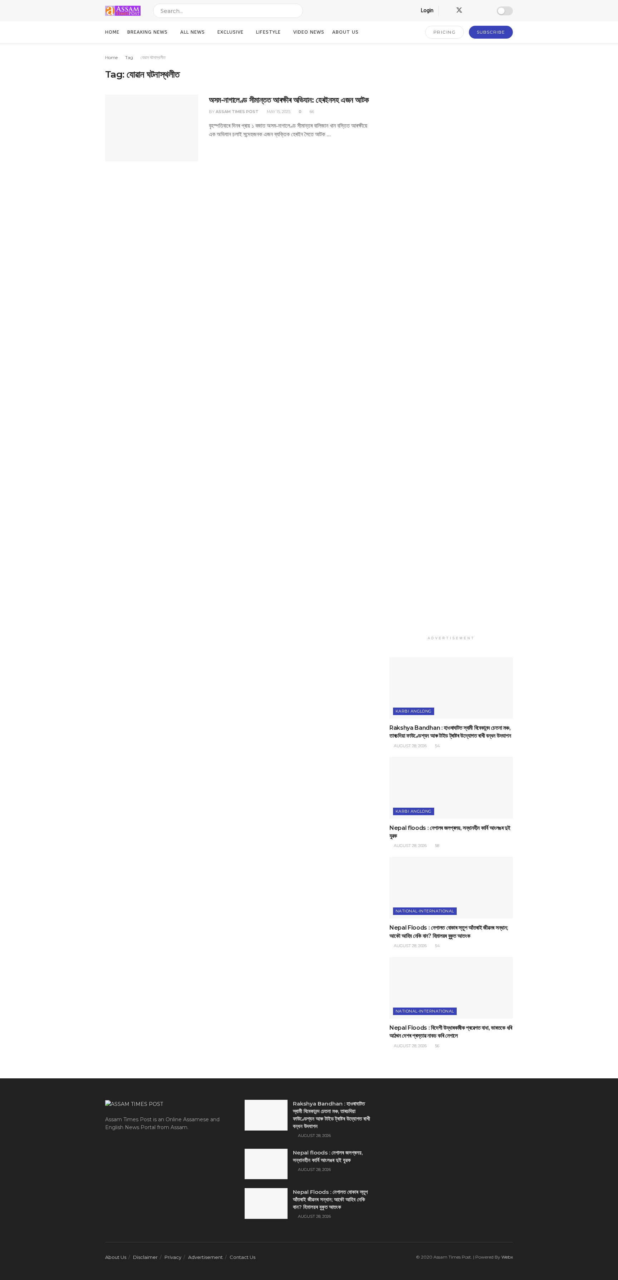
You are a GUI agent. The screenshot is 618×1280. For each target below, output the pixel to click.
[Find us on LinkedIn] (472, 10)
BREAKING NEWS (147, 32)
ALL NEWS (192, 32)
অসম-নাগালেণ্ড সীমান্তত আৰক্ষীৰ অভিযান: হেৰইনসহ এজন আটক (289, 100)
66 (311, 111)
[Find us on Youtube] (484, 10)
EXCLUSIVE (230, 32)
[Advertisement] (451, 343)
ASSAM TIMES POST (237, 111)
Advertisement (205, 1257)
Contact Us (242, 1257)
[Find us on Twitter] (459, 10)
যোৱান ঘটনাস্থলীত (153, 57)
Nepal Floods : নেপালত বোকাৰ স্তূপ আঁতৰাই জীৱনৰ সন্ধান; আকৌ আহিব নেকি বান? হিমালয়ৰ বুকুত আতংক (330, 1199)
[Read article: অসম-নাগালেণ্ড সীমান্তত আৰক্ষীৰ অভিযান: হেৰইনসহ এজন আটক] (151, 128)
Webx (507, 1257)
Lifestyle (268, 32)
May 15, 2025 (278, 111)
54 (437, 745)
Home (112, 32)
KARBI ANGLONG (414, 711)
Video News (308, 32)
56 (436, 1045)
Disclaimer (145, 1257)
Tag (129, 57)
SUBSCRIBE (491, 32)
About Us (345, 32)
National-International (425, 911)
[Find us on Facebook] (446, 10)
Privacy (173, 1257)
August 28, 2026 (410, 745)
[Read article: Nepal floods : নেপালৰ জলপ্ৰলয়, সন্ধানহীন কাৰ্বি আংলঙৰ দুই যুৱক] (451, 788)
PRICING (444, 32)
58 (436, 845)
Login (426, 11)
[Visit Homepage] (123, 11)
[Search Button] (296, 11)
